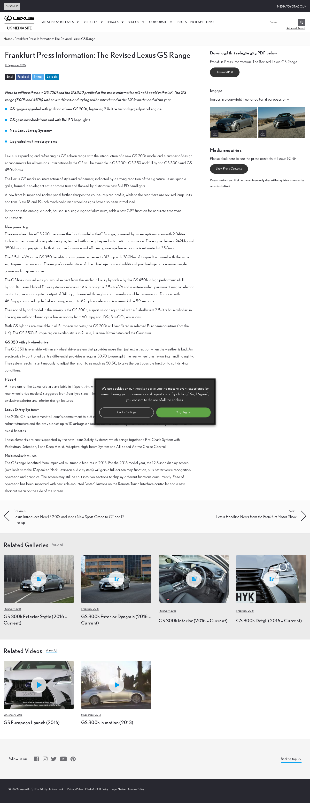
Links (210, 21)
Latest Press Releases (57, 21)
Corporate (158, 21)
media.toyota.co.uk (291, 6)
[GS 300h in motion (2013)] (116, 684)
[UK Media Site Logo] (19, 22)
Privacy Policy (75, 789)
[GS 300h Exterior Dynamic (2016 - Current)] (116, 578)
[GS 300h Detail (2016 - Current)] (271, 578)
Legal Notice (118, 789)
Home (8, 39)
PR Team (196, 21)
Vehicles (91, 21)
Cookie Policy (136, 789)
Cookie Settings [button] (126, 412)
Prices (182, 21)
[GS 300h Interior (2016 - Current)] (194, 578)
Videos (133, 21)
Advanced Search (296, 28)
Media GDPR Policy (96, 789)
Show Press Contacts (229, 168)
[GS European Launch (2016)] (39, 684)
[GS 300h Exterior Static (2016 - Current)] (39, 578)
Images (113, 21)
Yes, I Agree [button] (183, 412)
